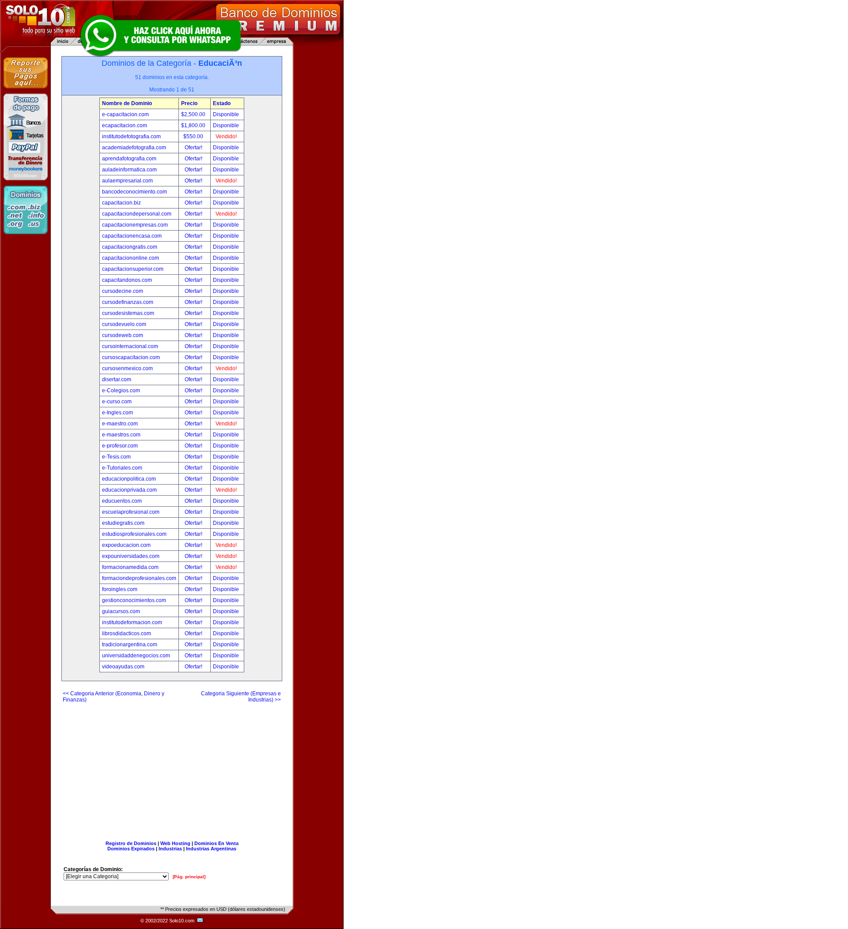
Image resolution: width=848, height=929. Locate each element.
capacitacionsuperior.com (132, 269)
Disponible (226, 114)
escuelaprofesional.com (130, 512)
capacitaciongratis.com (129, 247)
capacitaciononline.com (130, 258)
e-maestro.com (120, 424)
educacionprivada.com (129, 490)
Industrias (170, 848)
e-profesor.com (120, 446)
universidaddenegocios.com (136, 655)
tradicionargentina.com (129, 644)
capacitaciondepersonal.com (136, 214)
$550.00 (193, 136)
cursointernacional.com (130, 346)
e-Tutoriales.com (122, 468)
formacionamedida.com (130, 567)
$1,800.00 (194, 125)
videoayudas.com (123, 667)
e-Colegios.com (121, 390)
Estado (222, 103)
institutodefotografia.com (131, 136)
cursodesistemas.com (128, 313)
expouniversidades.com (130, 556)
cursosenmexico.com (127, 368)
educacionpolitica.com (129, 479)
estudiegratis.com (123, 523)
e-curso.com (117, 401)
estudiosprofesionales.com (134, 534)
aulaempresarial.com (127, 181)
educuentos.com (122, 501)
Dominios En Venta (216, 843)
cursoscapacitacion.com (131, 357)
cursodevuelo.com (124, 324)
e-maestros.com (121, 435)
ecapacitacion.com (124, 125)
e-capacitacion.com (125, 114)
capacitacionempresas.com (135, 225)
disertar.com (116, 379)
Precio (189, 103)
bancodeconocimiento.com (134, 192)
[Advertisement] (172, 768)
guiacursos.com (121, 611)
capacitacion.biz (121, 203)
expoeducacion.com (126, 545)
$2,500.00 (194, 114)
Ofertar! (194, 147)
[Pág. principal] (189, 876)
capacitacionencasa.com (132, 236)
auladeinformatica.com (129, 170)
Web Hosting (175, 843)
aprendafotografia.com (129, 158)
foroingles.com (119, 589)
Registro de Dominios (131, 843)
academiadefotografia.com (134, 147)
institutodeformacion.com (132, 622)
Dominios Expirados (131, 848)
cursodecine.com (122, 291)
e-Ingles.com (117, 413)
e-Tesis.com (116, 457)
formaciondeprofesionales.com (139, 578)
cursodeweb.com (122, 335)
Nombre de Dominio (127, 103)
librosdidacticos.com (126, 633)
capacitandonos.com (127, 280)
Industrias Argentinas (211, 848)
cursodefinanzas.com (127, 302)
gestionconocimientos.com (134, 600)
